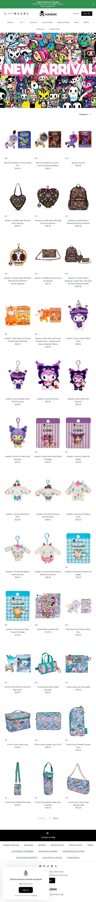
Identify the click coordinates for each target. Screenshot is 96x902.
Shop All (11, 22)
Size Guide (28, 845)
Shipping (42, 845)
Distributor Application (73, 851)
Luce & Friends (47, 22)
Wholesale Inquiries (48, 851)
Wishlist (86, 22)
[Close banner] (93, 4)
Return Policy (57, 845)
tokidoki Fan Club (11, 845)
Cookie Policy (73, 857)
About (77, 22)
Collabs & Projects (63, 22)
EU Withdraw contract (26, 857)
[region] (48, 4)
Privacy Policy (75, 845)
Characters (33, 22)
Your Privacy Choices (52, 857)
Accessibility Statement (23, 851)
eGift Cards (40, 29)
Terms (90, 845)
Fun (22, 22)
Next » (55, 818)
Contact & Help (54, 29)
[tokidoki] (48, 13)
